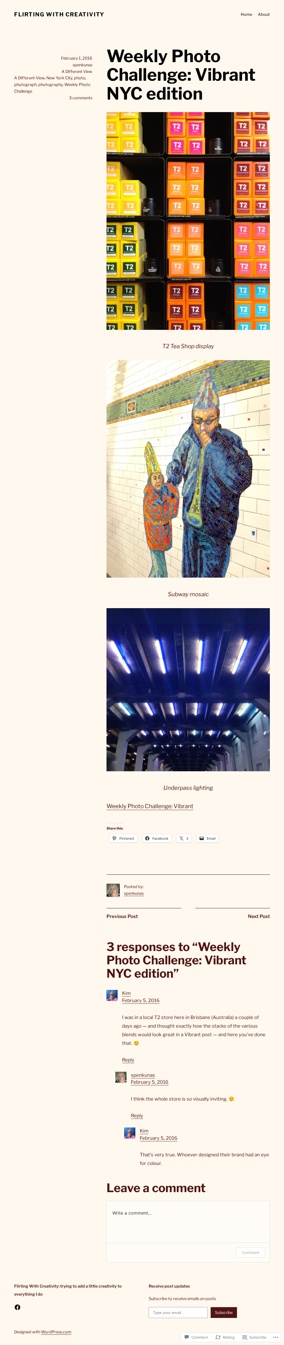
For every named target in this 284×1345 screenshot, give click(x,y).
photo (79, 77)
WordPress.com (56, 1331)
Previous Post (122, 916)
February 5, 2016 (140, 1000)
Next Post (259, 916)
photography (50, 84)
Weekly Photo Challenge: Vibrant (149, 806)
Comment (250, 1252)
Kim (126, 993)
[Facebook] (17, 1307)
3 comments (80, 97)
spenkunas (134, 893)
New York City (59, 77)
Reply (128, 1060)
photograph (25, 84)
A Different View (77, 71)
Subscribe (224, 1312)
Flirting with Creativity (59, 14)
